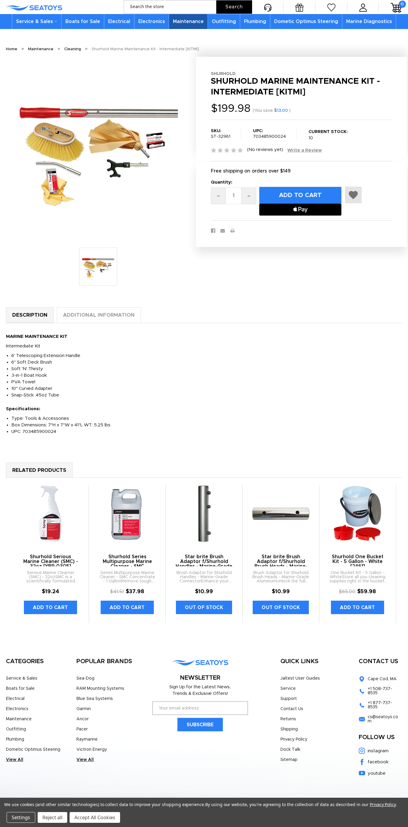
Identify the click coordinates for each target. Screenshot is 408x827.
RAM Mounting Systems (100, 688)
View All (14, 760)
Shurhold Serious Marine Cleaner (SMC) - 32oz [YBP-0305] (50, 561)
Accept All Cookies (94, 817)
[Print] (232, 230)
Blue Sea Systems (94, 699)
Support (288, 699)
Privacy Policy (293, 739)
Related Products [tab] (39, 470)
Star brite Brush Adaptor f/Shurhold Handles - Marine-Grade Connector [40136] (204, 563)
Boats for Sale (82, 21)
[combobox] (188, 7)
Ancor (82, 719)
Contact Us (291, 709)
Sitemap (288, 760)
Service (288, 688)
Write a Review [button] (304, 150)
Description (29, 315)
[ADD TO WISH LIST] (353, 195)
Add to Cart (50, 607)
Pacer (82, 729)
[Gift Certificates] (299, 7)
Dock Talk (290, 749)
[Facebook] (213, 230)
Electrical (119, 21)
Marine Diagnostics (369, 21)
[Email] (222, 230)
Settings (21, 817)
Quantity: (221, 182)
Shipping (289, 729)
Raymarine (87, 739)
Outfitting (224, 21)
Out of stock (204, 607)
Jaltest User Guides (300, 678)
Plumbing (255, 21)
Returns (288, 719)
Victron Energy (91, 749)
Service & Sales (34, 21)
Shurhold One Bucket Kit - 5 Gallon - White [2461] (358, 561)
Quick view (50, 514)
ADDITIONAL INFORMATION (99, 315)
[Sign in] (363, 7)
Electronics (151, 21)
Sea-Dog (85, 678)
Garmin (83, 709)
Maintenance (188, 21)
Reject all (52, 817)
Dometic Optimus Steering (306, 21)
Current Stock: (328, 135)
